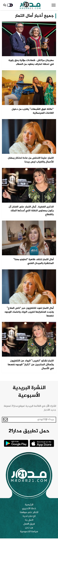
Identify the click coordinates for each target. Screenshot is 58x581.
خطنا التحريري (29, 509)
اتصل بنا (29, 520)
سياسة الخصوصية (29, 532)
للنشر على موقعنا (29, 512)
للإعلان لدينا (29, 516)
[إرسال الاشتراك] (5, 420)
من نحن (29, 528)
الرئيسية (29, 505)
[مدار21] (30, 5)
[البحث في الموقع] (4, 5)
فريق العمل (29, 524)
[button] (54, 5)
